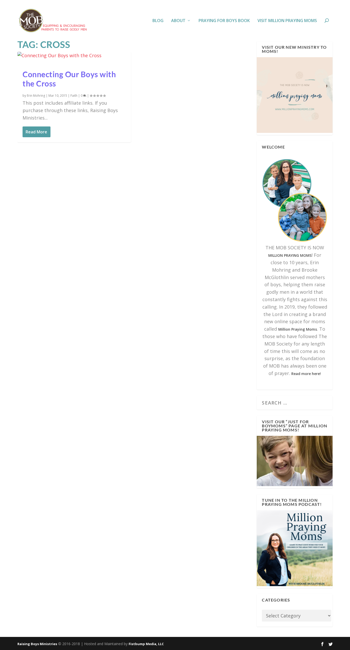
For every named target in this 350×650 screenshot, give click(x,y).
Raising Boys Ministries (37, 644)
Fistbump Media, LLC (146, 644)
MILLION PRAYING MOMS (290, 255)
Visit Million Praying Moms (287, 20)
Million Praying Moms (297, 329)
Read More (36, 132)
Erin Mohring (36, 95)
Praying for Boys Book (224, 20)
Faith (73, 95)
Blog (157, 20)
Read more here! (306, 373)
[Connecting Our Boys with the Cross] (74, 55)
